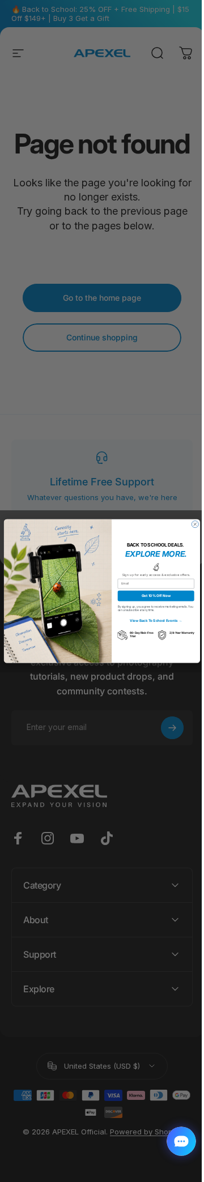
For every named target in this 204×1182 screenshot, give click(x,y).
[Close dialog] (191, 523)
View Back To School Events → (152, 620)
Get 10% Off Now (151, 596)
